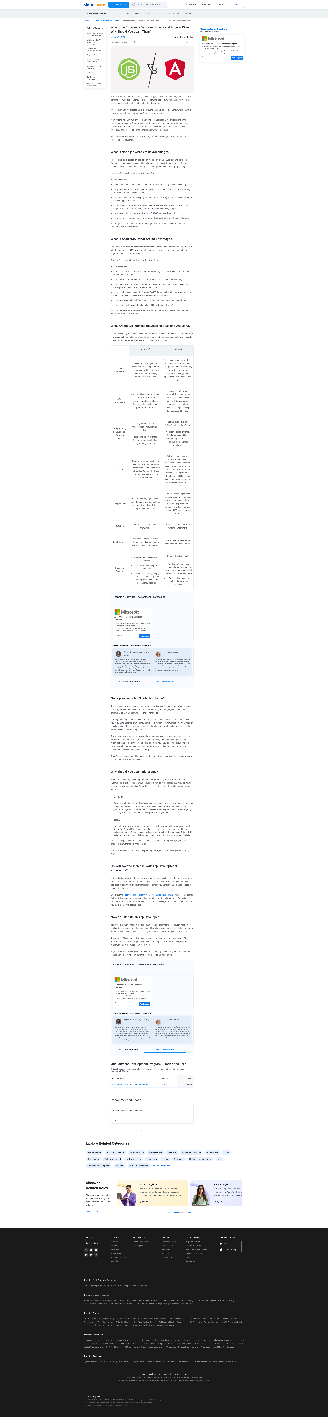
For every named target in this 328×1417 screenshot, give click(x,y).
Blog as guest (138, 1253)
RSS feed (165, 1260)
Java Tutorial (123, 1369)
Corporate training (193, 1249)
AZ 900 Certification (211, 1326)
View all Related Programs (165, 689)
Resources (207, 12)
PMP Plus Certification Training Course (100, 1308)
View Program (144, 643)
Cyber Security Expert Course (96, 1311)
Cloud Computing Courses (122, 1347)
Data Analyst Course (127, 1308)
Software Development (110, 28)
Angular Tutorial (138, 1369)
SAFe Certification (123, 1329)
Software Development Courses (161, 1351)
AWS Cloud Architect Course (181, 1311)
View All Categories (161, 1173)
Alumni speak (116, 1260)
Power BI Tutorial (216, 1369)
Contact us (115, 1268)
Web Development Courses (188, 1351)
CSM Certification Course (125, 1326)
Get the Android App (231, 1251)
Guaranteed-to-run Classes (196, 1257)
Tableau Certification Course (171, 1329)
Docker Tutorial (169, 1369)
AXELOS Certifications (93, 1354)
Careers (114, 1253)
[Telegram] (91, 1262)
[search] (133, 12)
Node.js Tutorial (154, 1369)
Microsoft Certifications (188, 1354)
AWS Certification (175, 1326)
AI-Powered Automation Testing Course (150, 1311)
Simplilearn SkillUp (169, 1249)
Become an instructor (141, 1249)
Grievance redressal (118, 1264)
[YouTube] (96, 1257)
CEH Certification (193, 1326)
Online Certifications (183, 1347)
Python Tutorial (90, 1369)
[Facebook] (86, 1257)
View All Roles (92, 1218)
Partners (189, 1264)
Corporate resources (194, 1260)
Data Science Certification (149, 1308)
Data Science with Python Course (152, 1326)
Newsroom (115, 1257)
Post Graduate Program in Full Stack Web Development (148, 902)
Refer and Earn (92, 1250)
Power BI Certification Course (109, 1333)
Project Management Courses (96, 1347)
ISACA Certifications (114, 1354)
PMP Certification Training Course (98, 1326)
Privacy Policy (167, 1381)
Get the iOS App (231, 1257)
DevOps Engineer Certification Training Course (221, 1308)
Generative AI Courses (145, 1347)
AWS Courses (170, 1354)
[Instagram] (96, 1262)
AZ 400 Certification (105, 1329)
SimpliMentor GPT (169, 1264)
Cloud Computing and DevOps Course (134, 1293)
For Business (192, 12)
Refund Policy (182, 1381)
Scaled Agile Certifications (212, 1351)
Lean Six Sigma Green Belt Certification (202, 1329)
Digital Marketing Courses (223, 1354)
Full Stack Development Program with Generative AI (130, 1091)
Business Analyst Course (121, 1311)
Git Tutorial (183, 1369)
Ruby (147, 220)
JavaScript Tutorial (107, 1369)
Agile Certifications (164, 1347)
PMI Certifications (132, 1354)
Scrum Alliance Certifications (133, 1351)
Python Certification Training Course (163, 1333)
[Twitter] (91, 1257)
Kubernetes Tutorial (198, 1369)
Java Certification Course (134, 1333)
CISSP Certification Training (145, 1329)
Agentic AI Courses (202, 1347)
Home (86, 28)
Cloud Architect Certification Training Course (181, 1308)
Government (190, 1268)
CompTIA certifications (152, 1354)
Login (237, 12)
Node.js (128, 137)
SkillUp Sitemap (168, 1253)
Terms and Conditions (148, 1381)
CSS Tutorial (231, 1369)
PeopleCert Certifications (108, 1351)
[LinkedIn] (86, 1262)
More (221, 12)
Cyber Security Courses (222, 1347)
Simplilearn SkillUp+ (193, 1253)
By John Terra (118, 44)
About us (114, 1249)
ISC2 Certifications (233, 1351)
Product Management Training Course (100, 1293)
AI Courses (205, 1354)
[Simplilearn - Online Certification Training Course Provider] (94, 12)
